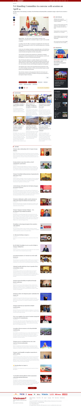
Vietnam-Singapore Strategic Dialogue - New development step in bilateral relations (23, 210)
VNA (53, 397)
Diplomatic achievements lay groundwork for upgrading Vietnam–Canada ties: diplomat (60, 20)
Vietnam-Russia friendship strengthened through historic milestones (24, 281)
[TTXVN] (22, 394)
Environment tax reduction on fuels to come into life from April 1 (45, 105)
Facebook (14, 18)
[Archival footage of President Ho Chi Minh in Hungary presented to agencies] (46, 189)
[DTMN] (58, 394)
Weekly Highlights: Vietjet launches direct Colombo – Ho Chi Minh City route (58, 95)
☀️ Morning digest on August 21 (20, 365)
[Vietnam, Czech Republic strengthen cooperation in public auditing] (46, 355)
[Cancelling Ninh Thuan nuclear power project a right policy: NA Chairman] (32, 120)
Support (45, 397)
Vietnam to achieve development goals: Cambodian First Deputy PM (26, 294)
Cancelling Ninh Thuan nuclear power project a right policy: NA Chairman (32, 127)
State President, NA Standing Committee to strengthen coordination (31, 105)
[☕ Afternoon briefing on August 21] (46, 238)
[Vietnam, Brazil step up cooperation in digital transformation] (46, 308)
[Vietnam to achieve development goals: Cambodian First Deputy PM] (46, 296)
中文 (62, 0)
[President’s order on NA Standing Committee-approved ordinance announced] (19, 120)
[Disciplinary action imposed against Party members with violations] (46, 227)
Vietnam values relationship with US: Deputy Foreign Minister (25, 149)
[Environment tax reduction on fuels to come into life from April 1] (45, 98)
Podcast (58, 91)
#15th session (40, 82)
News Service (57, 397)
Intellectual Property (32, 397)
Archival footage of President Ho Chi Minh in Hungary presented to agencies (25, 186)
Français (57, 0)
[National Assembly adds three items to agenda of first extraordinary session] (46, 269)
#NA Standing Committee (32, 82)
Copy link (14, 25)
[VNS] (45, 394)
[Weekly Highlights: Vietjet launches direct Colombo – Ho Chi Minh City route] (65, 95)
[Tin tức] (30, 394)
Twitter (14, 20)
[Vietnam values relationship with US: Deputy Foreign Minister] (46, 152)
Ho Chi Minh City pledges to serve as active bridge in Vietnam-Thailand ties (25, 245)
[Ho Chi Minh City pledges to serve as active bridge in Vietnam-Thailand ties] (46, 248)
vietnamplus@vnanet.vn (35, 403)
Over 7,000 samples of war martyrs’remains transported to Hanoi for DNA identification (26, 317)
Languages (49, 397)
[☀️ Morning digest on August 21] (46, 368)
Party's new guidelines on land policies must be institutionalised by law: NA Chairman (45, 128)
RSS (42, 397)
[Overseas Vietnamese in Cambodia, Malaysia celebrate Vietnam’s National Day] (61, 75)
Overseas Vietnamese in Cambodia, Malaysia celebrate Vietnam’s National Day (60, 83)
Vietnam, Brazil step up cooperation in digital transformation (23, 306)
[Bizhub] (38, 394)
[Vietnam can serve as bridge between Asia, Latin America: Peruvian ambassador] (46, 344)
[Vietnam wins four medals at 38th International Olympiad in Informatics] (61, 53)
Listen (57, 99)
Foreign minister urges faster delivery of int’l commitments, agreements (23, 162)
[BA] (65, 394)
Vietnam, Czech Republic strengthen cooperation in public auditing (25, 353)
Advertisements (62, 397)
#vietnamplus (35, 84)
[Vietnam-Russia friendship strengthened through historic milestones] (46, 283)
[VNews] (26, 394)
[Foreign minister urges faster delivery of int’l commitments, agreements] (46, 165)
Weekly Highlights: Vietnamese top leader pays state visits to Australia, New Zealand (58, 105)
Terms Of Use (39, 397)
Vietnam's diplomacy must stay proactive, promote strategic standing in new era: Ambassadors (61, 37)
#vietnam (20, 84)
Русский (65, 0)
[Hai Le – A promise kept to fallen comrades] (65, 114)
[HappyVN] (16, 394)
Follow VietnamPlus (41, 87)
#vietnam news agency (27, 84)
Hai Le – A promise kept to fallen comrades (58, 113)
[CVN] (51, 394)
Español (60, 0)
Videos (57, 69)
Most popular (58, 17)
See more (17, 146)
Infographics (58, 47)
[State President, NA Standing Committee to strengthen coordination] (32, 98)
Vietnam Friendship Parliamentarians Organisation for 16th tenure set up (26, 174)
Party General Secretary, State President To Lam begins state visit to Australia (61, 42)
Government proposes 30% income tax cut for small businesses (25, 256)
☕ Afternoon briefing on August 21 (21, 235)
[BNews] (34, 394)
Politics (14, 3)
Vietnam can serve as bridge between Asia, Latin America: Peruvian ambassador (24, 342)
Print (14, 22)
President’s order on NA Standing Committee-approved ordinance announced (18, 128)
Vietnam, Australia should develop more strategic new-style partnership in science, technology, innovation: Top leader (60, 26)
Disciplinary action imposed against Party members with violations (25, 224)
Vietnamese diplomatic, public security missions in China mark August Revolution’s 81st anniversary (25, 199)
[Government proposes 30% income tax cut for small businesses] (46, 258)
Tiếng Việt (50, 0)
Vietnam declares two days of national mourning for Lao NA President (60, 32)
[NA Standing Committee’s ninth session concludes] (19, 98)
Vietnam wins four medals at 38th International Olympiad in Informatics (60, 62)
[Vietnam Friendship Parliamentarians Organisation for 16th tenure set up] (46, 177)
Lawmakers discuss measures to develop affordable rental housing (25, 329)
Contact (30, 398)
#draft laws (45, 82)
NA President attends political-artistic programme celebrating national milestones (25, 376)
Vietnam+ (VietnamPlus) (20, 0)
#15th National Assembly (23, 82)
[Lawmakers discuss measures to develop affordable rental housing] (46, 331)
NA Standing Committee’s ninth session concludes (18, 104)
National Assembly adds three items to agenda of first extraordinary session (25, 267)
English (54, 0)
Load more (32, 387)
